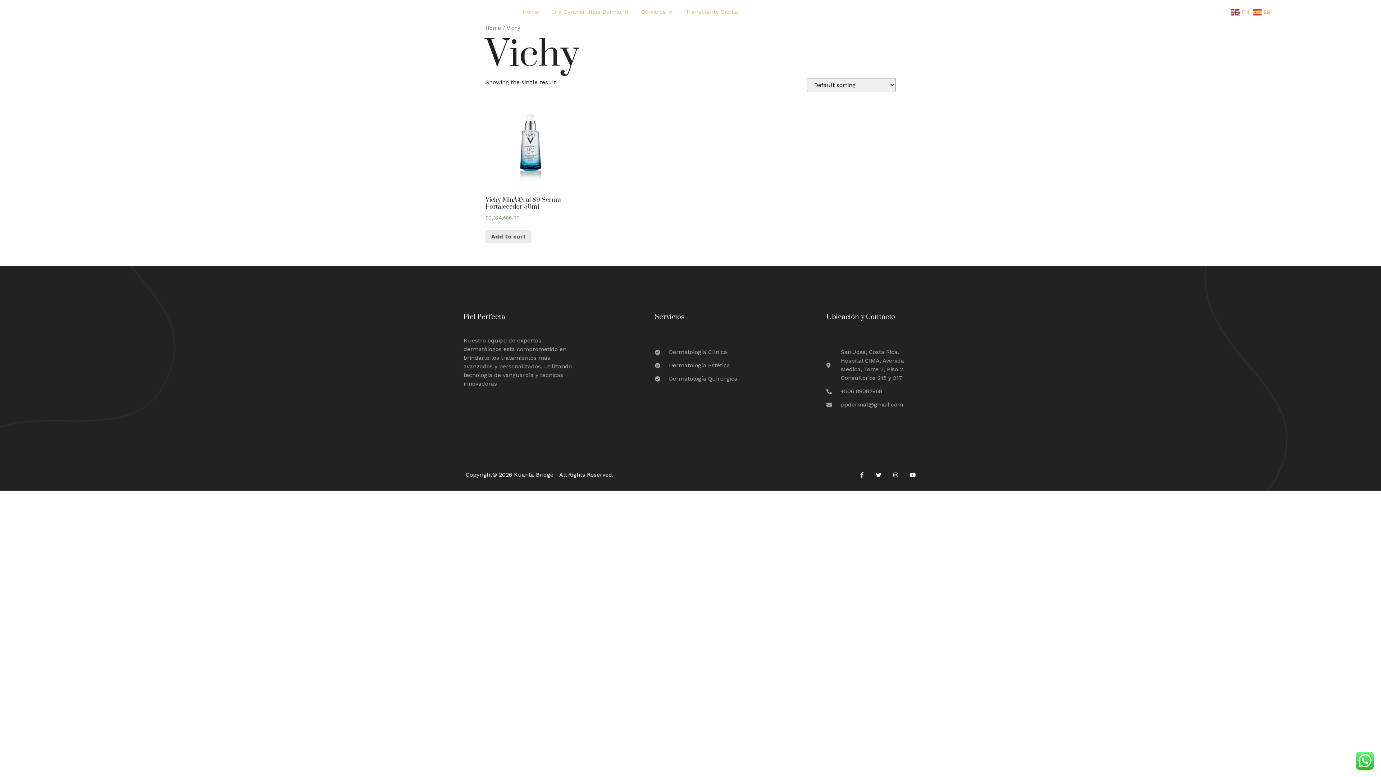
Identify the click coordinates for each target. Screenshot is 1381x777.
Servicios (653, 11)
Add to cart (508, 236)
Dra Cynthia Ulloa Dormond (590, 11)
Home (531, 11)
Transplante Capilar (712, 11)
